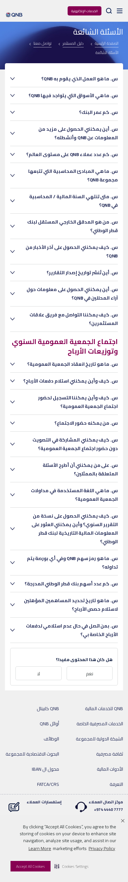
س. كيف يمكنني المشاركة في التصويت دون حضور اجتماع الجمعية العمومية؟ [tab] (75, 444)
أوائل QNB (49, 723)
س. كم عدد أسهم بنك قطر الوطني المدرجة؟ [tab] (71, 583)
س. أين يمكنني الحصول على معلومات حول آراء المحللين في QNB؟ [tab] (72, 293)
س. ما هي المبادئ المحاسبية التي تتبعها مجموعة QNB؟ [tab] (73, 175)
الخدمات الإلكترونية (84, 11)
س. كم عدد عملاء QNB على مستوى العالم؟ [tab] (72, 154)
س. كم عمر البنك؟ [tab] (98, 112)
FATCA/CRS (48, 784)
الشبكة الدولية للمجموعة (99, 739)
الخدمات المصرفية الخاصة (99, 723)
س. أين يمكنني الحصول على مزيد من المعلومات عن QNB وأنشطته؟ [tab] (78, 133)
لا (38, 673)
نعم (89, 673)
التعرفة (116, 784)
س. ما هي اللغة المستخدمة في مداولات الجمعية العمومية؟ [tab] (74, 494)
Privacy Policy (102, 848)
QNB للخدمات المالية (104, 708)
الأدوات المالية (110, 769)
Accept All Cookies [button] (30, 866)
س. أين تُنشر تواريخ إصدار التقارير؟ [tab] (82, 272)
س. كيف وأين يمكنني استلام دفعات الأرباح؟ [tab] (70, 381)
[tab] (70, 78)
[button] (71, 866)
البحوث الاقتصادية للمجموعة (32, 754)
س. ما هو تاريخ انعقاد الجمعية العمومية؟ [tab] (72, 364)
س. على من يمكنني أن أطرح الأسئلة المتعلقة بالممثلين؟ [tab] (80, 469)
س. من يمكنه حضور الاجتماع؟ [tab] (86, 423)
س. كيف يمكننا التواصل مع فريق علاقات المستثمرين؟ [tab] (74, 319)
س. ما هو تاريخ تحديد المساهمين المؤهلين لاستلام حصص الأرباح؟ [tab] (71, 604)
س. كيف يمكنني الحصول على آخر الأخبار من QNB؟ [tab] (72, 251)
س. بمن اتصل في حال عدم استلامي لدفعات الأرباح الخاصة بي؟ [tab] (72, 630)
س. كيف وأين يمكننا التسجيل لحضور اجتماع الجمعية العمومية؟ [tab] (78, 402)
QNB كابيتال (48, 708)
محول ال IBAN (45, 769)
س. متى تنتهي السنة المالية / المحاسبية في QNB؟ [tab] (73, 200)
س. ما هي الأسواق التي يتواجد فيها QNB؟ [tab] (73, 95)
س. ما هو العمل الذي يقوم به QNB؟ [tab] (79, 78)
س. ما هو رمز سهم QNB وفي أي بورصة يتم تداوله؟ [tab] (72, 562)
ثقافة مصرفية (109, 754)
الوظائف (51, 739)
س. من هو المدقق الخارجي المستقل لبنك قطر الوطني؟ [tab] (72, 226)
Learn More (40, 848)
